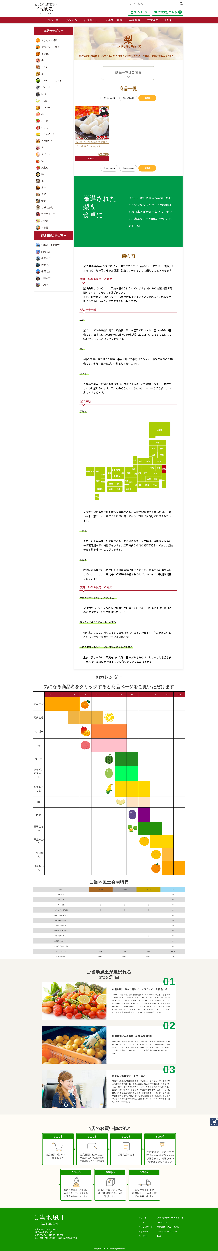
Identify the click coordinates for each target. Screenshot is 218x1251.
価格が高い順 (128, 98)
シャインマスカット (39, 773)
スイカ (38, 759)
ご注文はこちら (169, 12)
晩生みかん (39, 868)
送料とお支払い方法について (170, 1217)
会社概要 (143, 1236)
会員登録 (134, 20)
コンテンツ (144, 1222)
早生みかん (39, 841)
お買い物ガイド (146, 1226)
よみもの (71, 20)
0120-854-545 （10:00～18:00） (49, 1235)
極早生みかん (39, 828)
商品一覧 (52, 20)
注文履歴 (152, 20)
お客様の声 (144, 1231)
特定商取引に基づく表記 (168, 1226)
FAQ (168, 20)
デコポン (39, 704)
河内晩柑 (39, 717)
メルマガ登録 (113, 20)
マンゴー (39, 731)
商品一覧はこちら (128, 72)
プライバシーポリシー (167, 1231)
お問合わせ (91, 20)
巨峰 (38, 815)
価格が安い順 (109, 98)
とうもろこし (39, 788)
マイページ (141, 12)
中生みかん (39, 854)
